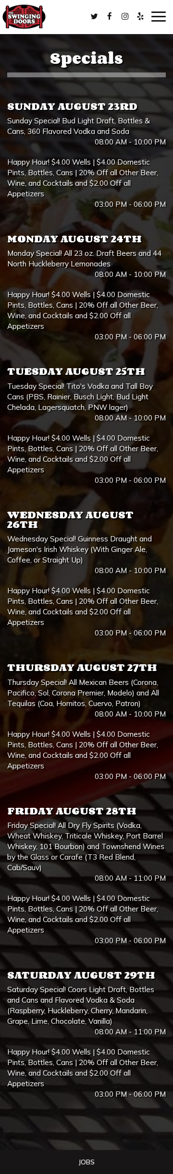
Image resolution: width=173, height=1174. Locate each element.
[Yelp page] (140, 16)
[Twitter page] (94, 16)
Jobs (86, 1162)
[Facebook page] (109, 16)
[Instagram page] (125, 16)
